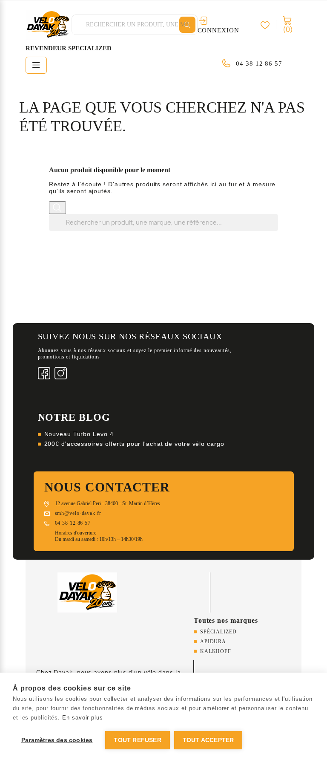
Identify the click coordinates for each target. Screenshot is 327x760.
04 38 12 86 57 (259, 63)
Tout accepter (208, 740)
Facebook (44, 373)
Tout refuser (137, 740)
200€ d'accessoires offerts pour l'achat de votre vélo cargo (134, 443)
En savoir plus (82, 717)
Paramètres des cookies (56, 740)
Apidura (213, 641)
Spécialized (218, 632)
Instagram (60, 373)
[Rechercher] (187, 25)
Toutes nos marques (226, 620)
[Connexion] (268, 24)
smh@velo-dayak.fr (78, 513)
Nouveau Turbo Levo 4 (79, 434)
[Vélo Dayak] (87, 592)
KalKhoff (215, 651)
